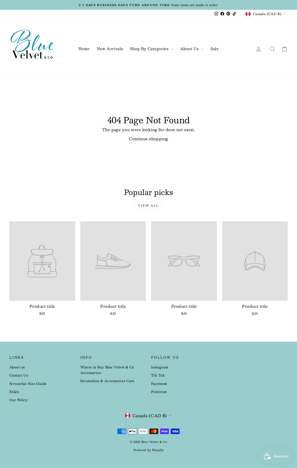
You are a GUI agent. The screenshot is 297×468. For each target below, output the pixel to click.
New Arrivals (110, 49)
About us (17, 367)
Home (84, 49)
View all (148, 205)
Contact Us (18, 375)
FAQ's (14, 391)
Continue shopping (148, 138)
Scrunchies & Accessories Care (107, 381)
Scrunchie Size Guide (28, 383)
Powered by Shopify (148, 450)
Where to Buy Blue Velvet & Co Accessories (107, 369)
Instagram (159, 367)
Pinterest (159, 391)
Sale (214, 49)
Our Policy (18, 400)
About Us (190, 49)
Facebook (159, 383)
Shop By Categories (150, 49)
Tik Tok (158, 375)
